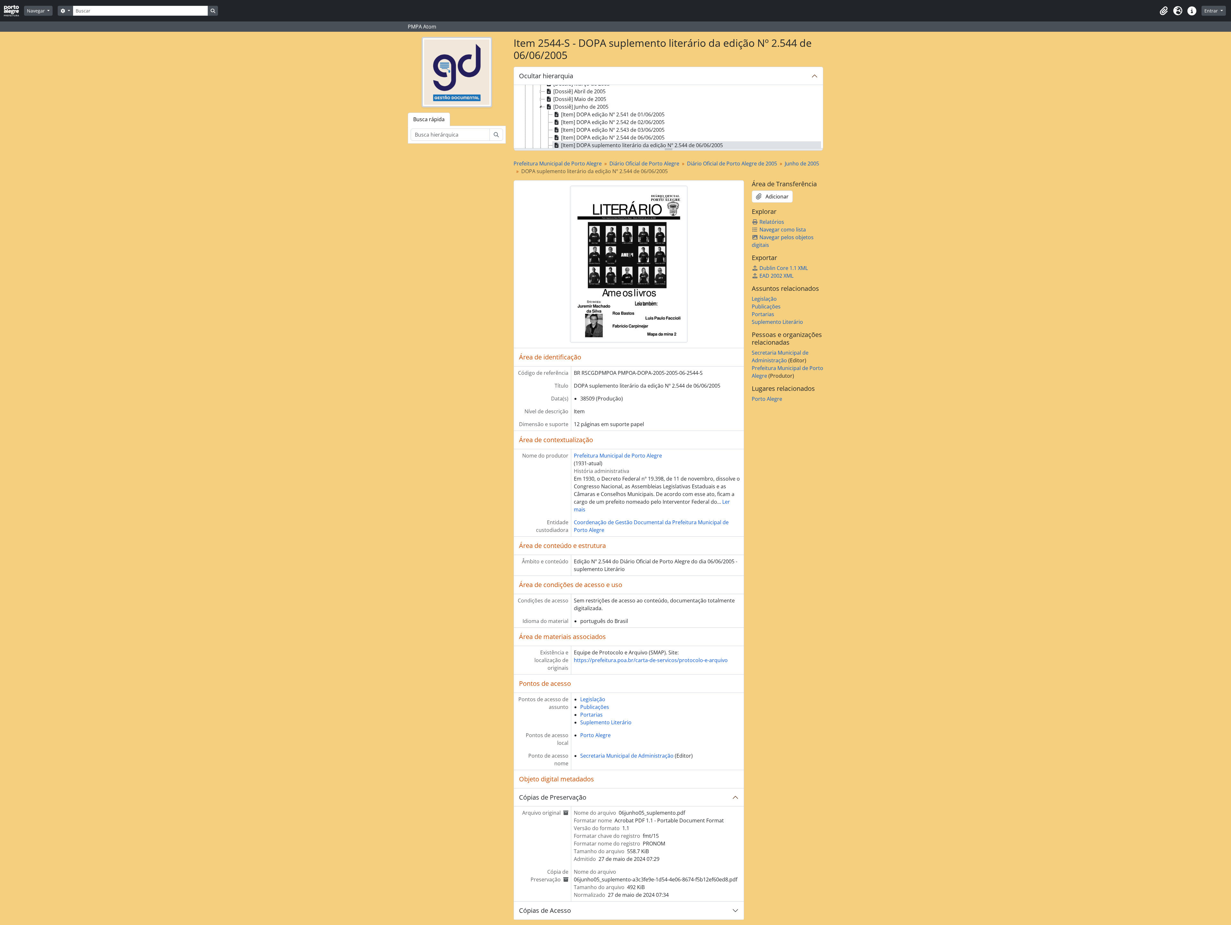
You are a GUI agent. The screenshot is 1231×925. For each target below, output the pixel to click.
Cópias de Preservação (552, 797)
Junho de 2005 (802, 163)
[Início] (14, 11)
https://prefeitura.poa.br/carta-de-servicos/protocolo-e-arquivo (651, 660)
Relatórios (771, 221)
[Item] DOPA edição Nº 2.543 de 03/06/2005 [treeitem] (613, 129)
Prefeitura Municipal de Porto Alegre (558, 163)
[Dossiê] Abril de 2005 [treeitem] (579, 91)
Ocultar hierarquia (546, 75)
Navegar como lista (782, 229)
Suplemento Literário (606, 722)
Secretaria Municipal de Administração (627, 755)
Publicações (594, 707)
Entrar (1211, 11)
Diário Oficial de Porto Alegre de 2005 (732, 163)
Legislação (592, 699)
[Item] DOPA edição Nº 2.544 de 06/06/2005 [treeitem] (613, 137)
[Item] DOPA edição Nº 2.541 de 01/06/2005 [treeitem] (613, 114)
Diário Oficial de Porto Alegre (644, 163)
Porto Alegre (595, 735)
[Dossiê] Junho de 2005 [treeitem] (580, 106)
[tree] (668, 117)
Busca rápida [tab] (429, 119)
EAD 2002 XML (776, 275)
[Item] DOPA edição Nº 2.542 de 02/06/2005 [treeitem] (613, 122)
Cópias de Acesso (545, 910)
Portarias (591, 714)
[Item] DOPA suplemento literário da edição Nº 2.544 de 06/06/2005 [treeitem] (642, 145)
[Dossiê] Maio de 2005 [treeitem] (579, 99)
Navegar (36, 11)
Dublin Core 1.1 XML (783, 268)
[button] (1164, 11)
